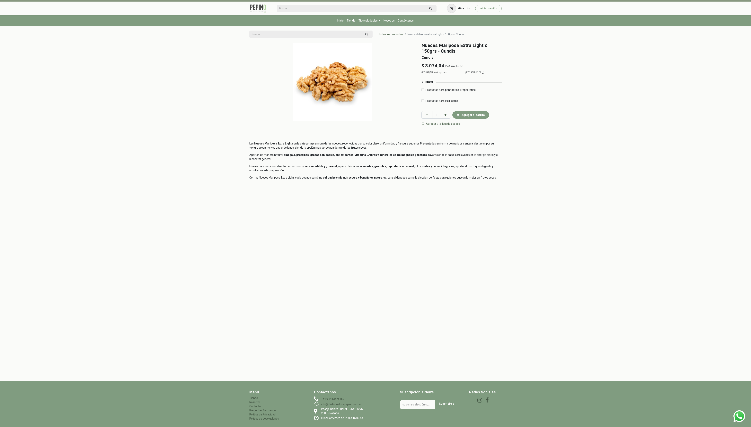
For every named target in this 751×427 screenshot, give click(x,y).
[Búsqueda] (430, 8)
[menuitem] (340, 20)
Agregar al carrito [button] (473, 114)
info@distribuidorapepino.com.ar (341, 404)
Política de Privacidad (262, 414)
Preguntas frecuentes (263, 410)
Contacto (255, 406)
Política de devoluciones (264, 418)
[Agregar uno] (445, 114)
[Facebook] (487, 400)
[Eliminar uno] (426, 114)
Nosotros (255, 402)
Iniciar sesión (488, 8)
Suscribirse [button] (446, 403)
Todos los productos (390, 34)
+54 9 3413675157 (332, 398)
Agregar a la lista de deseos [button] (443, 123)
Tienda (253, 398)
